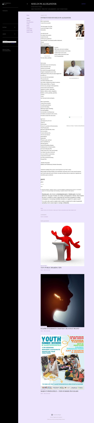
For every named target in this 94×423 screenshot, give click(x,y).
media (28, 23)
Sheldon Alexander (44, 3)
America (28, 20)
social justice (29, 28)
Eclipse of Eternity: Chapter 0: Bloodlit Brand (60, 329)
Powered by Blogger (57, 414)
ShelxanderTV (52, 9)
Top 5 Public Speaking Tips (51, 268)
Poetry (28, 27)
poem (28, 25)
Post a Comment (44, 216)
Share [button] (28, 15)
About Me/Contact (36, 9)
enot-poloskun (59, 417)
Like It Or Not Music (62, 9)
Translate (13, 43)
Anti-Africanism (30, 22)
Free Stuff (45, 9)
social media (29, 30)
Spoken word (29, 32)
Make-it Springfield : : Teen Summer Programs (59, 391)
